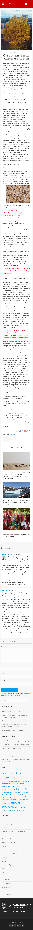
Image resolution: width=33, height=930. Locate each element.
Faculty (4, 846)
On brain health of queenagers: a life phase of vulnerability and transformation (14, 725)
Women (17, 810)
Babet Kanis (18, 52)
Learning (4, 857)
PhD (25, 794)
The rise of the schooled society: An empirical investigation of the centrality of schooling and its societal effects (16, 475)
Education (4, 835)
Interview (6, 792)
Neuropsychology (13, 794)
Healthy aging (5, 850)
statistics (4, 803)
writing (21, 810)
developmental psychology (9, 783)
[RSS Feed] (23, 925)
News (3, 868)
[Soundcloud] (18, 925)
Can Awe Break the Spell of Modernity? (12, 730)
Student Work (5, 891)
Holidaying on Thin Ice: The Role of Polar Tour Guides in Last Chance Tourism (16, 502)
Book (12, 773)
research (22, 797)
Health (14, 436)
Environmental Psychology (9, 839)
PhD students (5, 879)
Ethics (25, 786)
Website (3, 680)
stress (15, 439)
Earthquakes (7, 436)
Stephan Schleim (7, 554)
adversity (12, 434)
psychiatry (12, 797)
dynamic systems (21, 783)
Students (18, 807)
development (26, 781)
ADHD (4, 773)
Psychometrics (6, 883)
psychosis (17, 797)
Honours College (23, 789)
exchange (5, 789)
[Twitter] (12, 925)
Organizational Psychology (9, 876)
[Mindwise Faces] (20, 925)
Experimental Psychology (8, 842)
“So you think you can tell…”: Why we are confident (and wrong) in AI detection (15, 716)
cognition (19, 778)
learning (18, 792)
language (12, 792)
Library (4, 861)
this (24, 81)
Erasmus (21, 786)
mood (7, 794)
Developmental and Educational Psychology (14, 831)
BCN (9, 773)
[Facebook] (10, 925)
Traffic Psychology (7, 894)
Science (13, 799)
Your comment (6, 647)
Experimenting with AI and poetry (11, 711)
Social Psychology (21, 799)
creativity (10, 781)
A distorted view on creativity (9, 721)
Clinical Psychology (7, 824)
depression (18, 781)
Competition (26, 778)
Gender (10, 789)
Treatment (5, 810)
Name (3, 666)
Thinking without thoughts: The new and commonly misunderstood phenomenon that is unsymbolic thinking (14, 754)
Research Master (6, 799)
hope (4, 439)
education (6, 786)
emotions (14, 786)
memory (23, 792)
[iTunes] (15, 925)
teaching (23, 807)
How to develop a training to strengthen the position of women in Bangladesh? (16, 535)
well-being (6, 441)
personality (20, 794)
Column (4, 827)
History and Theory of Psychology (11, 853)
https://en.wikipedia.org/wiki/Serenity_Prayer (14, 597)
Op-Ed (3, 872)
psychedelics (5, 797)
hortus (10, 439)
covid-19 (4, 781)
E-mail (3, 673)
